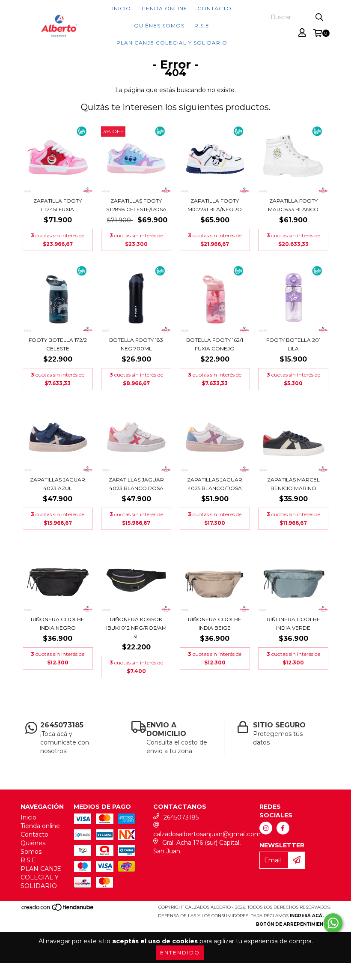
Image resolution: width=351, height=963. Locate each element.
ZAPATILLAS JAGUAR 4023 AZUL (57, 483)
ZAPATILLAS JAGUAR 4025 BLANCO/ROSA (214, 483)
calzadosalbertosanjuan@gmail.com (207, 834)
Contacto (214, 8)
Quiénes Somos (159, 25)
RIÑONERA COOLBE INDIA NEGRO (57, 623)
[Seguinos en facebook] (283, 828)
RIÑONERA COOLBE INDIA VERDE (293, 623)
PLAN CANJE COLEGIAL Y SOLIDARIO (171, 42)
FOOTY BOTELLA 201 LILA (293, 344)
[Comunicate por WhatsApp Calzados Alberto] (333, 923)
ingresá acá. (307, 915)
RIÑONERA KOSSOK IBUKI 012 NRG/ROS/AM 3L (136, 628)
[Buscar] (319, 17)
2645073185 (181, 817)
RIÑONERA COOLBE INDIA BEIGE (214, 623)
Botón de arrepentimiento (293, 924)
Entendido (180, 952)
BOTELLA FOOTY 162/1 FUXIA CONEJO (214, 344)
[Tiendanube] (58, 909)
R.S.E (201, 25)
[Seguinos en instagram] (265, 828)
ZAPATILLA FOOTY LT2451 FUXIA (57, 204)
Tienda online (164, 8)
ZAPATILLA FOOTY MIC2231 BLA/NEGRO (214, 204)
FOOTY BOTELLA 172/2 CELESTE (58, 344)
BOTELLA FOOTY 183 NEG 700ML (136, 344)
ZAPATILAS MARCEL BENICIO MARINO (293, 483)
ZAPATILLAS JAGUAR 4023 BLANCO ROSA (136, 483)
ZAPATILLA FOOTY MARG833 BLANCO (293, 204)
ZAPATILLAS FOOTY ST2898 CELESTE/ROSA (136, 204)
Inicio (121, 8)
